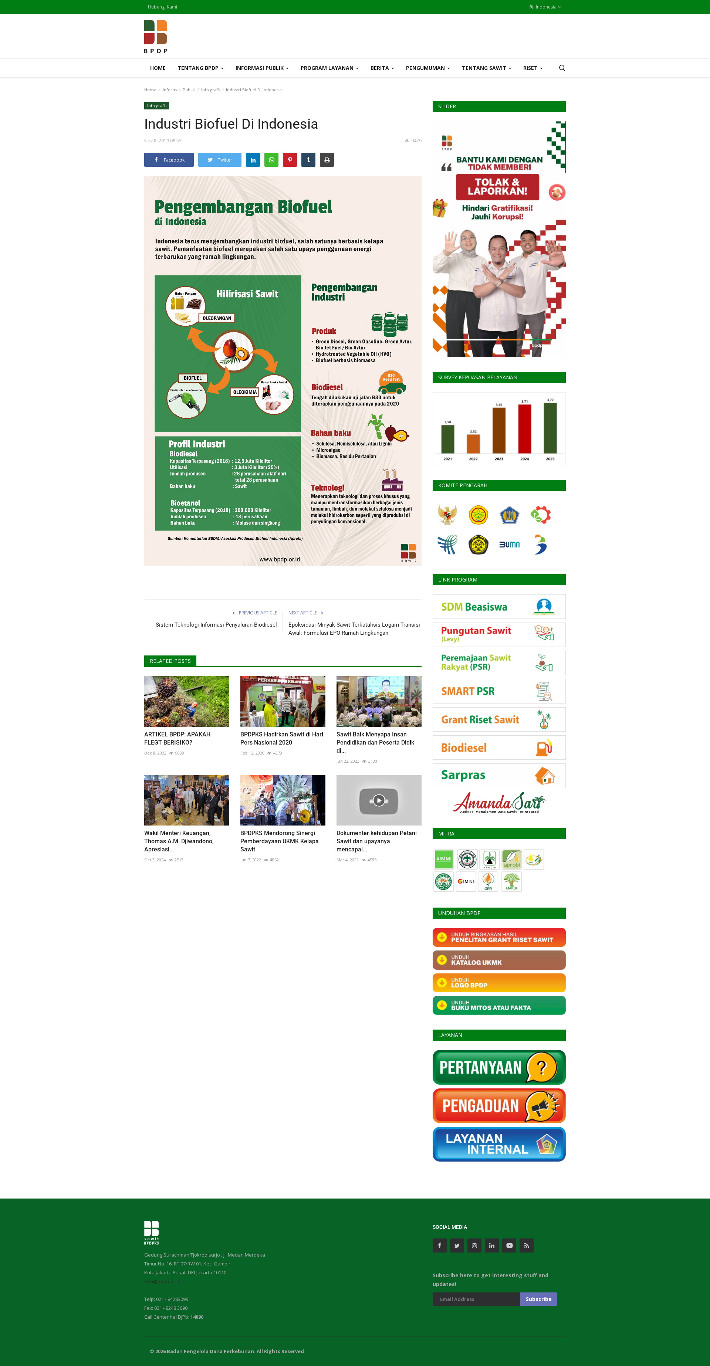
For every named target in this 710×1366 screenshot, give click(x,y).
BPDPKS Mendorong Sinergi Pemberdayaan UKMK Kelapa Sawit (279, 841)
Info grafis (210, 89)
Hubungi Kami (162, 7)
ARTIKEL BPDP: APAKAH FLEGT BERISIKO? (177, 738)
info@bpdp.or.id (162, 1281)
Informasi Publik (179, 89)
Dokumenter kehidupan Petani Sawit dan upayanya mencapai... (377, 841)
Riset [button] (531, 67)
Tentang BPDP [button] (199, 67)
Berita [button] (380, 67)
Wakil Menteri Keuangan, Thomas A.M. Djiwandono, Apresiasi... (179, 841)
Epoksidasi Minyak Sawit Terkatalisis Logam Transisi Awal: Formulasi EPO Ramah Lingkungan (354, 628)
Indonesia (546, 7)
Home (158, 67)
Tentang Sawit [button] (485, 67)
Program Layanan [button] (328, 67)
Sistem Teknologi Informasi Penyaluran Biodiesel (216, 624)
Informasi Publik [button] (260, 67)
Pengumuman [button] (426, 67)
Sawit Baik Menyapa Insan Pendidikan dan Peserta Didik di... (375, 742)
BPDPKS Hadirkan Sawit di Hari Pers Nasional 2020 (281, 738)
